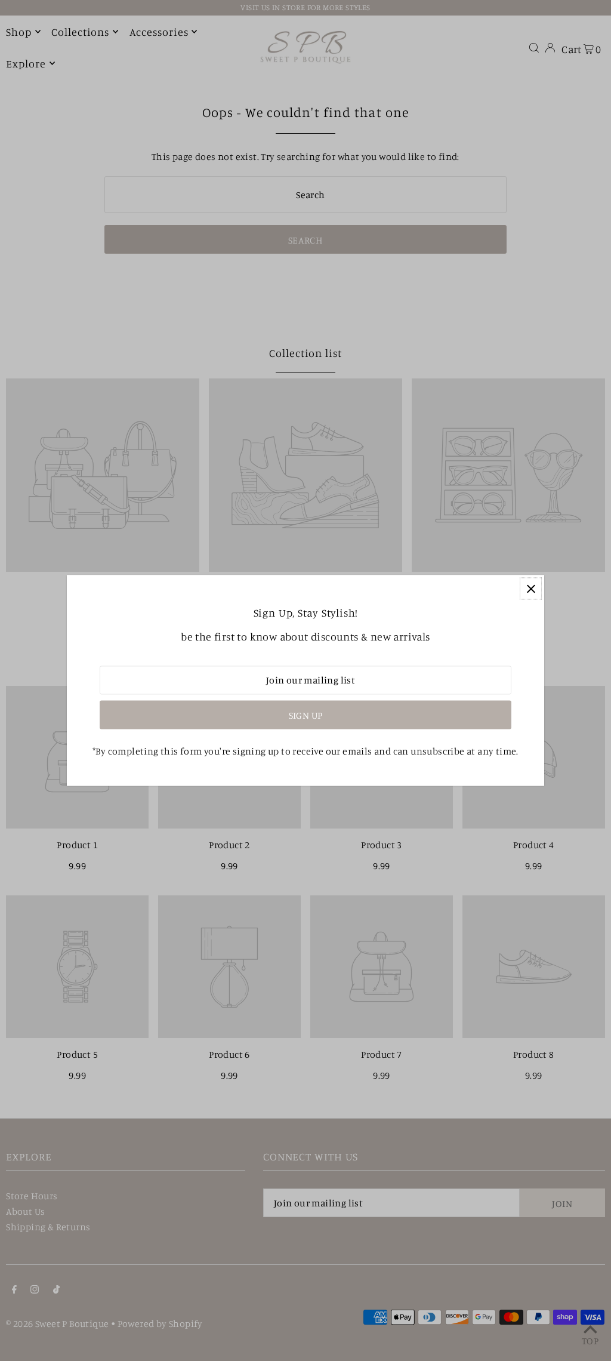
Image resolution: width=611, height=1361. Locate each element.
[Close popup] (530, 588)
